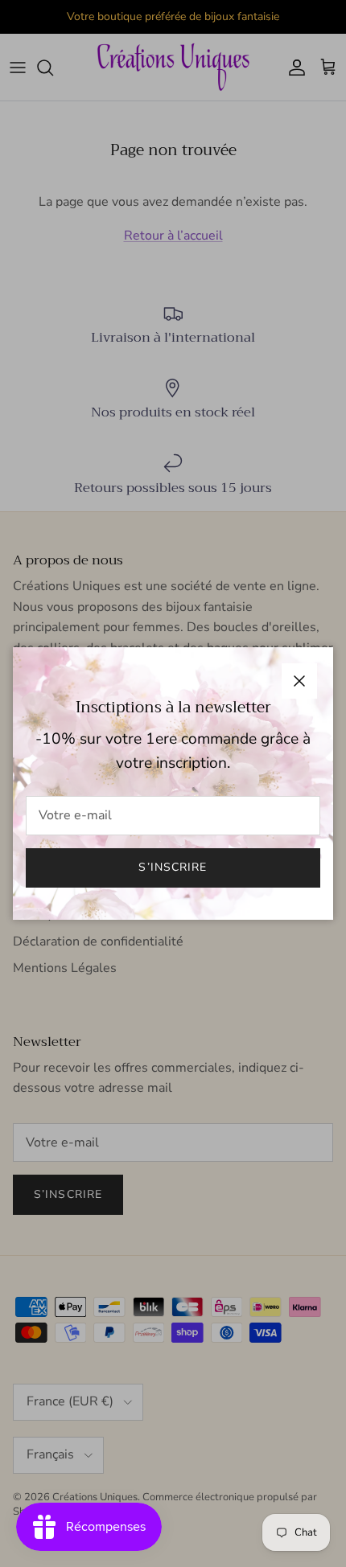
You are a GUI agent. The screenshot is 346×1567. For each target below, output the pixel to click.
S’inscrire (172, 867)
